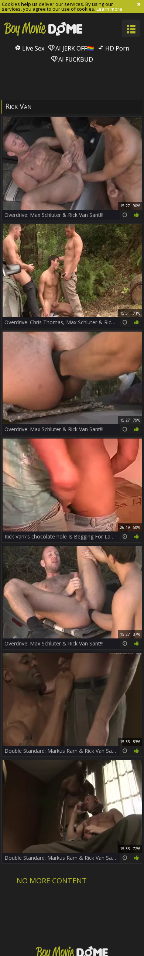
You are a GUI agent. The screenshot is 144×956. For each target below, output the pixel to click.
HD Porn (116, 48)
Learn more (109, 9)
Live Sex (32, 48)
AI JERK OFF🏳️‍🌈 (74, 48)
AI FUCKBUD (75, 59)
